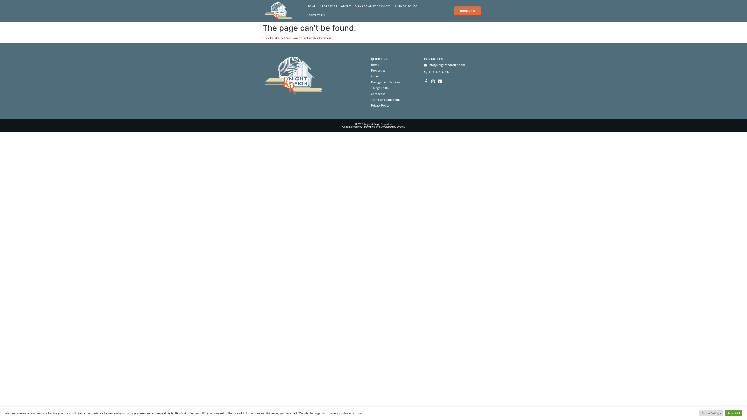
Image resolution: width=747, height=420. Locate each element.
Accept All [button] (734, 413)
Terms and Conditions (385, 100)
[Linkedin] (440, 81)
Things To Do (406, 6)
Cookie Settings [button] (711, 413)
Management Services (373, 6)
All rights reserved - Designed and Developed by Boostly (373, 126)
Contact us (315, 15)
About (346, 6)
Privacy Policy (380, 105)
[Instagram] (433, 81)
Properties (328, 6)
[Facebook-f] (426, 81)
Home (311, 6)
